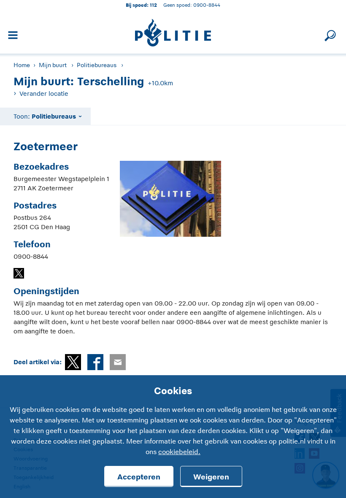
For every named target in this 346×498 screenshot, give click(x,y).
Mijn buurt (53, 65)
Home (22, 65)
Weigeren (211, 477)
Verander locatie (43, 93)
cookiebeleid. (179, 452)
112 (153, 5)
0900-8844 (206, 5)
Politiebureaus (96, 65)
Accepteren (138, 477)
